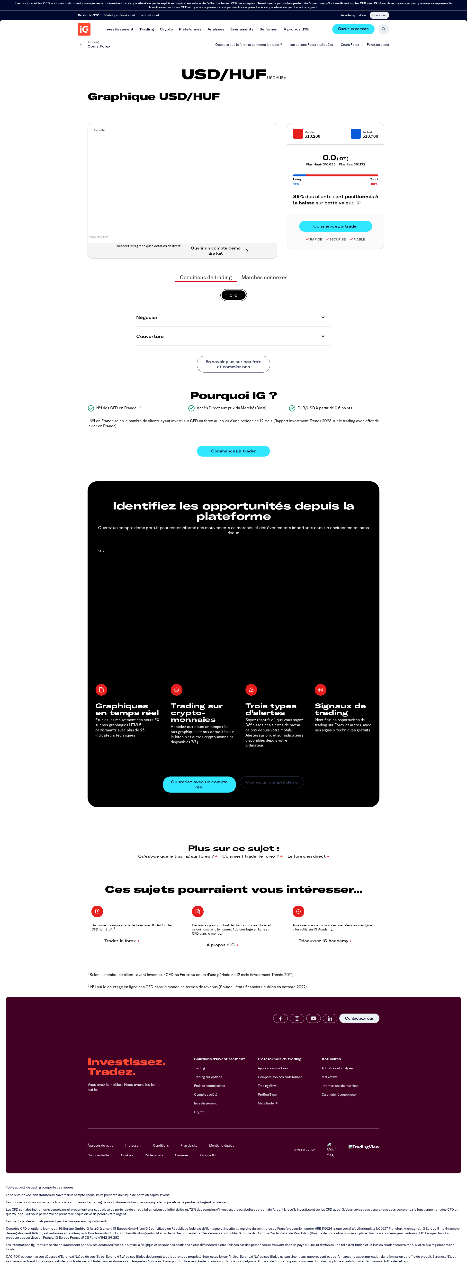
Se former (269, 29)
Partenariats (154, 1155)
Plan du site (189, 1145)
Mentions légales (221, 1145)
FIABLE (359, 239)
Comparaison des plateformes (280, 1077)
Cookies (127, 1155)
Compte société (205, 1094)
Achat (367, 132)
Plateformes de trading (280, 1059)
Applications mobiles (273, 1068)
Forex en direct (378, 44)
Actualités (331, 1059)
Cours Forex (350, 44)
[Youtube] (313, 1018)
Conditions (161, 1145)
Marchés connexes (264, 277)
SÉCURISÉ (337, 239)
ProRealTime (267, 1094)
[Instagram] (297, 1018)
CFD (234, 295)
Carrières (182, 1155)
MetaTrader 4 (268, 1103)
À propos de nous (100, 1145)
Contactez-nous (359, 1018)
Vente (309, 132)
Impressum (133, 1145)
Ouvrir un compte (353, 29)
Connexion (379, 15)
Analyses (216, 29)
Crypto (166, 29)
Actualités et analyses (338, 1068)
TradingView (267, 1085)
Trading (146, 29)
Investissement (119, 29)
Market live (330, 1077)
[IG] (84, 29)
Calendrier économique (339, 1094)
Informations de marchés (340, 1085)
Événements (242, 29)
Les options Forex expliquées (311, 44)
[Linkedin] (330, 1018)
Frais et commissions (209, 1085)
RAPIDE (316, 239)
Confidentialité (98, 1155)
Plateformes (190, 29)
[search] (384, 29)
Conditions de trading (206, 277)
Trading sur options (208, 1077)
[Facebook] (280, 1018)
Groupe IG (208, 1155)
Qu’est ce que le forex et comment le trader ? (248, 44)
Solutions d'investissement (219, 1059)
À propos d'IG (296, 29)
